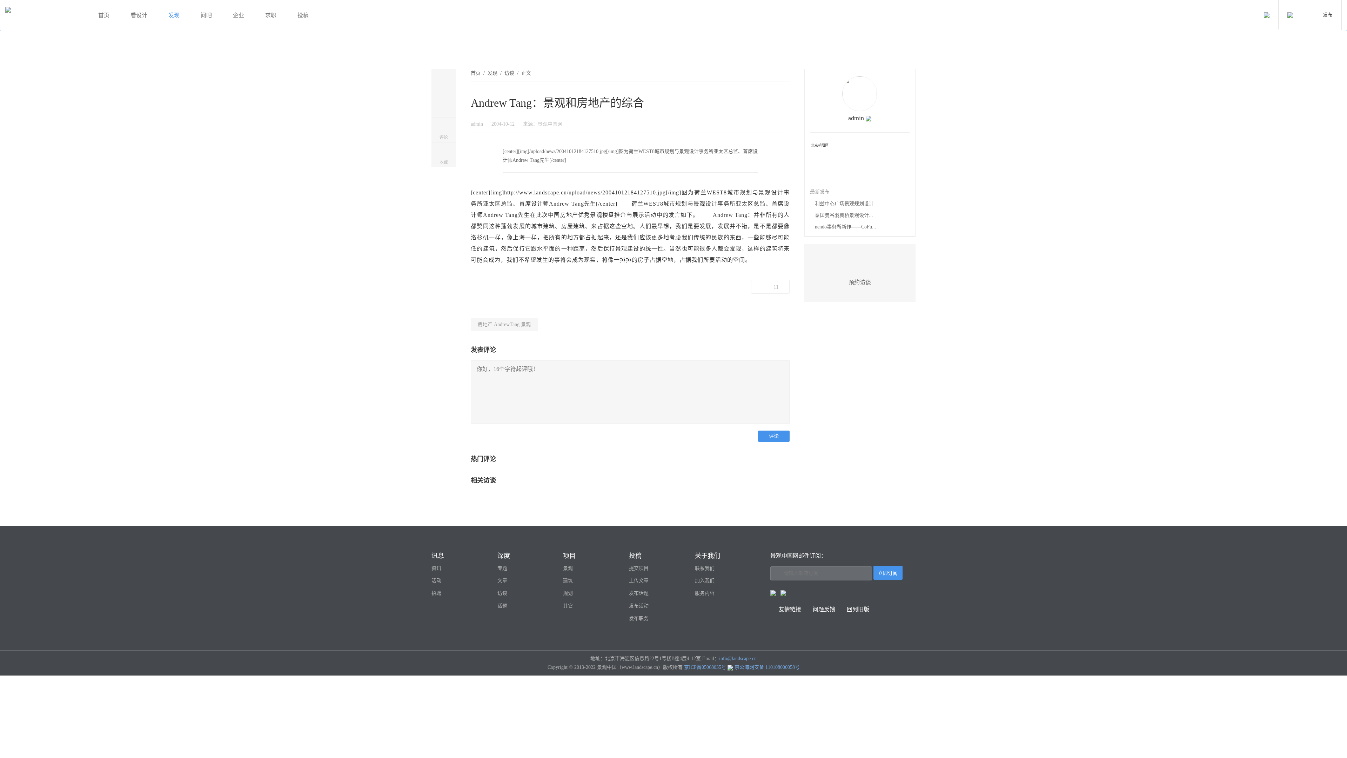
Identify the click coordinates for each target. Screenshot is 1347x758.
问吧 (206, 15)
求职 (270, 15)
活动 (436, 580)
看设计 (138, 15)
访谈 (509, 73)
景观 (568, 568)
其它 (568, 606)
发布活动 (639, 606)
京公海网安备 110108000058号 (767, 667)
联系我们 (705, 568)
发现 (174, 15)
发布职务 (639, 618)
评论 (774, 436)
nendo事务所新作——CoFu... (845, 227)
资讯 (436, 568)
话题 (502, 606)
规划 (568, 593)
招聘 (436, 593)
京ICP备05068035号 (705, 667)
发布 (1328, 15)
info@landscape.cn (738, 658)
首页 (103, 15)
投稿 (303, 15)
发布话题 (639, 593)
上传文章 (639, 580)
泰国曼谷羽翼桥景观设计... (844, 215)
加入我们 (705, 580)
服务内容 (705, 593)
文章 (502, 580)
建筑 (568, 580)
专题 (502, 568)
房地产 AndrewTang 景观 (504, 324)
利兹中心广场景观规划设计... (846, 203)
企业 (238, 15)
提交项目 (639, 568)
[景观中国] (43, 15)
